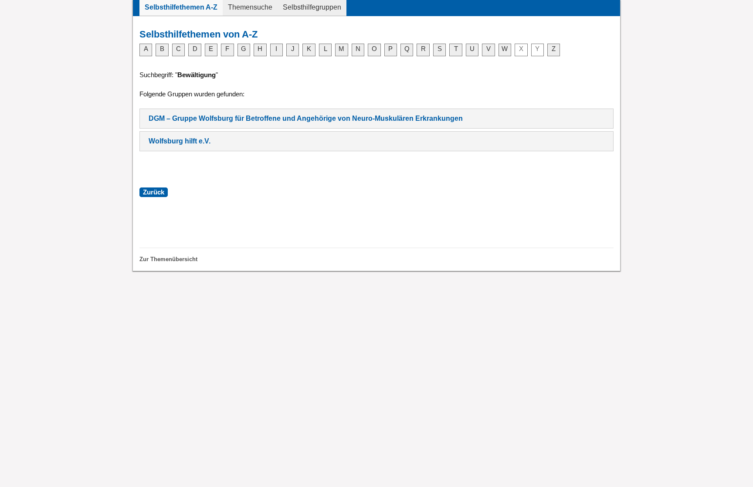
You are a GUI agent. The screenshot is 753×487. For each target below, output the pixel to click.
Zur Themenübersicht (168, 259)
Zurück (153, 192)
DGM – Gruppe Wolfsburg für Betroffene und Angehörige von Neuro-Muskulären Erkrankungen (306, 118)
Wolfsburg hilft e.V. (179, 141)
